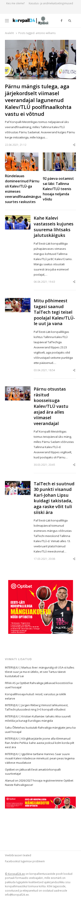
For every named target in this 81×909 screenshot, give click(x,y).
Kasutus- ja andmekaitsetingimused (51, 3)
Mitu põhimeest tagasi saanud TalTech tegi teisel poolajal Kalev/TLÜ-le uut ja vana (54, 312)
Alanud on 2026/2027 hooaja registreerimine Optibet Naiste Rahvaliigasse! (39, 783)
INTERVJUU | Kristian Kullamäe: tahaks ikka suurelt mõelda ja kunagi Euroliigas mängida (38, 718)
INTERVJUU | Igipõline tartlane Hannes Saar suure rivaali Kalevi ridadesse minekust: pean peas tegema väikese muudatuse (40, 758)
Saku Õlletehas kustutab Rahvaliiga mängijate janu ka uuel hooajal (40, 730)
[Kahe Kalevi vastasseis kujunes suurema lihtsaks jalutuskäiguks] (17, 218)
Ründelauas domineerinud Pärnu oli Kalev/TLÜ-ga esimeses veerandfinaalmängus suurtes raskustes (23, 189)
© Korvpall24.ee (15, 873)
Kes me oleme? (15, 3)
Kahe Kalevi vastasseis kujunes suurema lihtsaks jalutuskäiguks (53, 226)
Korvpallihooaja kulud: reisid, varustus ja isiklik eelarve (35, 696)
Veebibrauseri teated (18, 855)
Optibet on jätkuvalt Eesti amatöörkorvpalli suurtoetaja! (33, 772)
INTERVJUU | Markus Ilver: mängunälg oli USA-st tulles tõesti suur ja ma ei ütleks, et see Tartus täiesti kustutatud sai (39, 671)
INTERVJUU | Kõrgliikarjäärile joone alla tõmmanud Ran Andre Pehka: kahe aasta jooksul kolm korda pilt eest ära (39, 743)
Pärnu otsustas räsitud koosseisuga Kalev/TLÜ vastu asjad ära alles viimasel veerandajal (51, 406)
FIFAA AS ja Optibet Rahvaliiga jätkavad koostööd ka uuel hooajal (39, 685)
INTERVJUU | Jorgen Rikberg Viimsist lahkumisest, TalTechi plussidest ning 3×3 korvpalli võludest (36, 707)
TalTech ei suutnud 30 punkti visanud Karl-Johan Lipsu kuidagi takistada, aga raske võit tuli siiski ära (54, 498)
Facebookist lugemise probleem (25, 861)
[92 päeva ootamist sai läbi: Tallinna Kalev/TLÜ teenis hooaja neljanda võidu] (59, 155)
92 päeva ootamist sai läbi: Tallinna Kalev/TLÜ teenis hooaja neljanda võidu (58, 189)
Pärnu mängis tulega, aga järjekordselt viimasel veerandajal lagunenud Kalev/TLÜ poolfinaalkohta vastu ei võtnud (38, 100)
